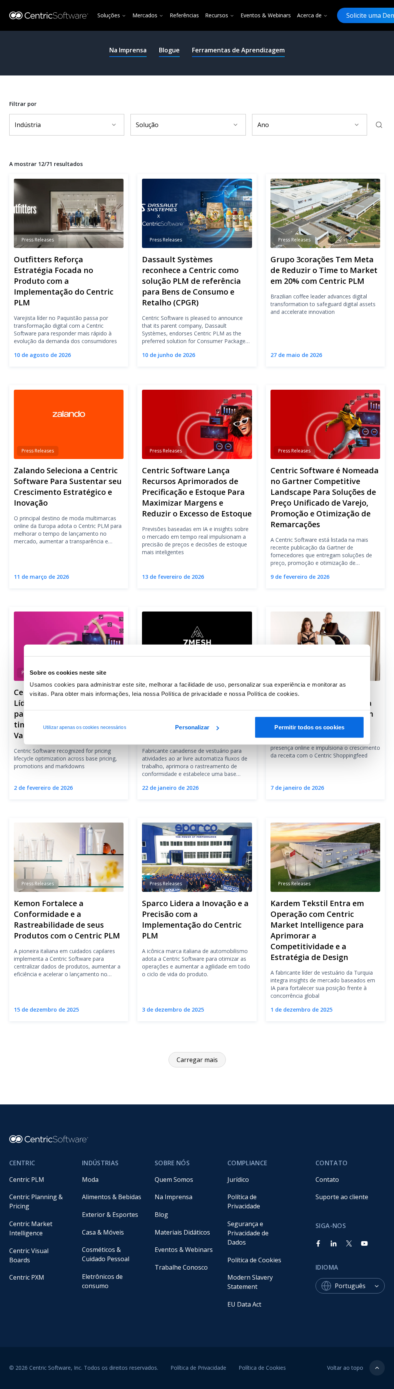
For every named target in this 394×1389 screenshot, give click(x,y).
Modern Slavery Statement (250, 1282)
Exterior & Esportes (110, 1214)
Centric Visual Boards (29, 1255)
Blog (161, 1214)
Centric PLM (26, 1179)
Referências (184, 15)
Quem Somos (174, 1179)
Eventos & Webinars (265, 15)
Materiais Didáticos (182, 1232)
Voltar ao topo (345, 1367)
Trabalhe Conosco (181, 1267)
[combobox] (360, 1285)
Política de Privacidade (243, 1201)
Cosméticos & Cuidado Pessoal (105, 1254)
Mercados (144, 15)
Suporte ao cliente (342, 1197)
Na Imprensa (128, 50)
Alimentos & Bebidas (111, 1197)
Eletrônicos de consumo (103, 1281)
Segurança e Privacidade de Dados (248, 1233)
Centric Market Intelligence (31, 1228)
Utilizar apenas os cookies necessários (84, 727)
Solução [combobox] (147, 125)
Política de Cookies (254, 1260)
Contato (327, 1179)
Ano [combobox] (263, 125)
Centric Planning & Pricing (36, 1201)
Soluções (108, 15)
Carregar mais (197, 1060)
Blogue (169, 50)
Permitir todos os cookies (309, 727)
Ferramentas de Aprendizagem (238, 50)
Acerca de (309, 15)
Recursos (216, 15)
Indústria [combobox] (28, 125)
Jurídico (238, 1179)
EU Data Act (244, 1304)
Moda (90, 1179)
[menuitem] (39, 1179)
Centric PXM (26, 1277)
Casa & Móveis (103, 1232)
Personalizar (192, 727)
